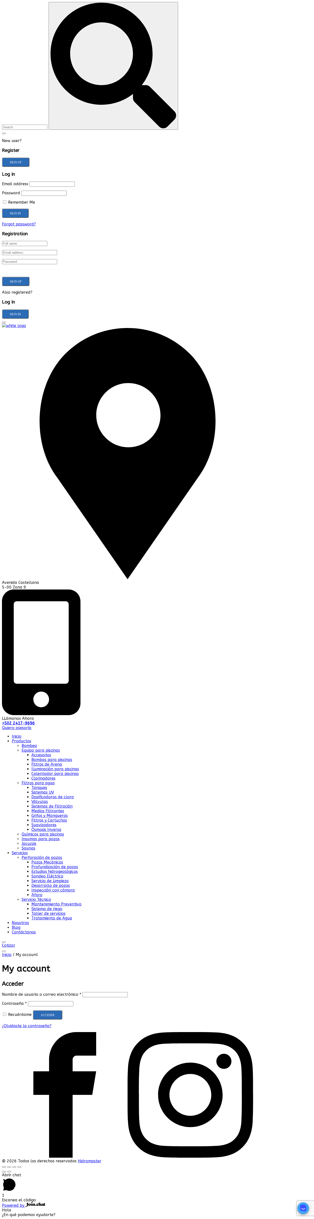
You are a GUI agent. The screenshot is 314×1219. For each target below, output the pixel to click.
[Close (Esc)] (4, 1167)
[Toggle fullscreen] (14, 1167)
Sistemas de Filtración (52, 806)
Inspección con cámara (53, 890)
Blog (16, 927)
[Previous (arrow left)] (4, 1171)
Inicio (16, 736)
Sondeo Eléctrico (47, 876)
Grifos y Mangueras (49, 815)
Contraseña (14, 1003)
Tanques (39, 787)
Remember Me (21, 202)
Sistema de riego (46, 908)
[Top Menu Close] (4, 942)
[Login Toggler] (4, 322)
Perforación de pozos (42, 857)
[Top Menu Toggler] (4, 951)
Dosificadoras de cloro (52, 797)
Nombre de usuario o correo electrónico (41, 994)
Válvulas (39, 801)
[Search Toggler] (4, 133)
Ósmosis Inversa (46, 829)
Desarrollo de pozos (50, 885)
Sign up (16, 162)
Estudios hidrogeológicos (54, 871)
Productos (21, 741)
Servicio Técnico (36, 899)
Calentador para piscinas (55, 773)
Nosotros (20, 922)
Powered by (14, 1205)
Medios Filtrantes (47, 811)
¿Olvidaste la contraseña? (27, 1025)
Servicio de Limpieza (50, 880)
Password (11, 193)
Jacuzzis (29, 843)
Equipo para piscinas (41, 750)
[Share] (9, 1167)
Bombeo (29, 745)
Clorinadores (43, 778)
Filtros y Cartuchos (49, 820)
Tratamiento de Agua (51, 918)
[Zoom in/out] (19, 1167)
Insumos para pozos (41, 839)
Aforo (36, 894)
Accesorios (41, 755)
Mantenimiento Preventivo (56, 904)
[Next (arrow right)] (9, 1171)
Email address (15, 184)
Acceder (47, 1015)
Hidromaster (89, 1161)
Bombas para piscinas (51, 759)
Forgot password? (19, 224)
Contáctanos (24, 932)
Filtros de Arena (46, 764)
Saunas (28, 848)
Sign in (15, 314)
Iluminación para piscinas (55, 769)
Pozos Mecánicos (47, 862)
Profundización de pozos (54, 867)
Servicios (20, 853)
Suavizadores (43, 825)
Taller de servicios (48, 913)
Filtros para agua (38, 783)
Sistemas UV (42, 792)
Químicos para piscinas (43, 834)
